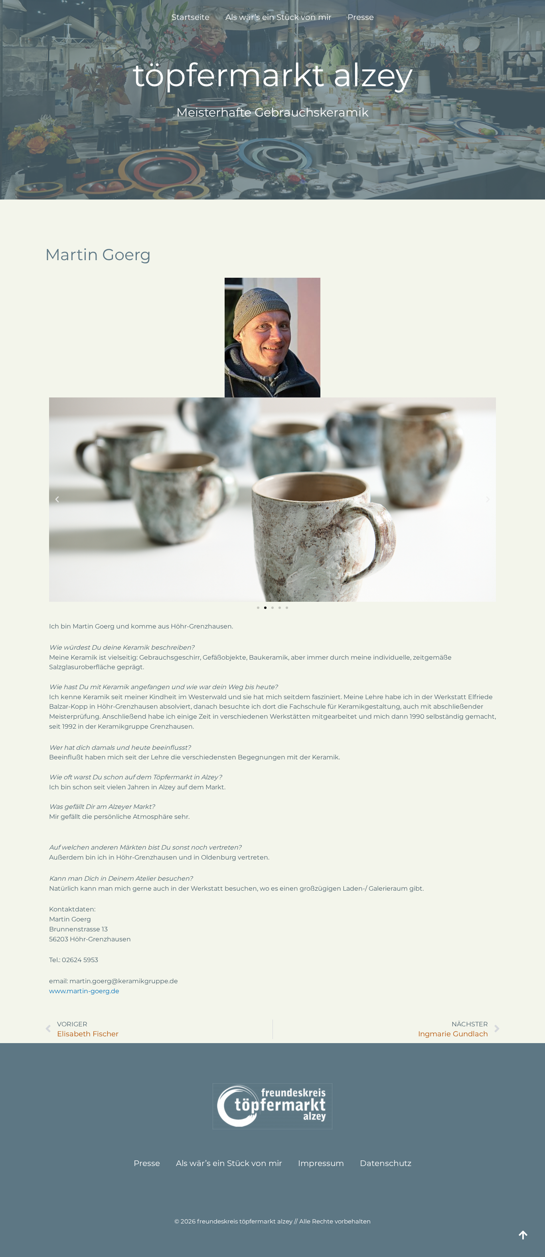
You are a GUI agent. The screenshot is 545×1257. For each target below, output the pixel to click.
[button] (57, 500)
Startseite (190, 17)
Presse (361, 17)
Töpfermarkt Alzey (272, 74)
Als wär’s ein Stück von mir (278, 17)
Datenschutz (385, 1163)
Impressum (321, 1163)
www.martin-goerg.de (84, 991)
